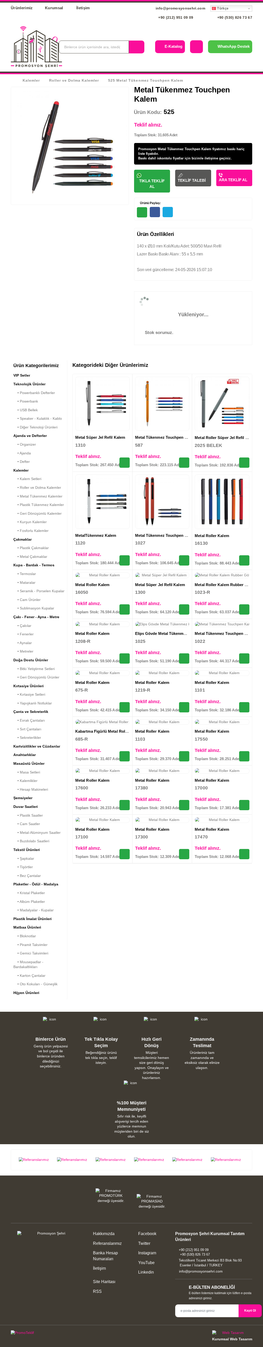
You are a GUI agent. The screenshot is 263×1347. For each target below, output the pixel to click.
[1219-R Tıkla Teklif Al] (184, 707)
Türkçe (222, 8)
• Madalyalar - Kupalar (33, 910)
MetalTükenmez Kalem (95, 535)
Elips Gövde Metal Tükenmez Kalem (167, 633)
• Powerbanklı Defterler (34, 393)
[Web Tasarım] (232, 1333)
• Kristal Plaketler (29, 893)
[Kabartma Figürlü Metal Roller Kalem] (102, 722)
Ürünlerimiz (22, 8)
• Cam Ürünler (27, 600)
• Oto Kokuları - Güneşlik (35, 984)
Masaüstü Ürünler (28, 763)
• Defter (21, 462)
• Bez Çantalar (27, 876)
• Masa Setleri (26, 772)
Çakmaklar (22, 539)
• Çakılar (22, 626)
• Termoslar (24, 574)
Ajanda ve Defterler (30, 436)
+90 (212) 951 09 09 (175, 17)
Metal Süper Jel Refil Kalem (100, 437)
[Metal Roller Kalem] (222, 501)
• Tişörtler (23, 867)
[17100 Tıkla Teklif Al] (124, 854)
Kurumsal (54, 8)
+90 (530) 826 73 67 (234, 17)
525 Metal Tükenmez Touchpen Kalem (145, 80)
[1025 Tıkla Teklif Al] (184, 658)
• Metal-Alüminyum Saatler (37, 832)
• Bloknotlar (24, 936)
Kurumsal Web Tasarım (232, 1339)
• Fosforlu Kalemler (31, 531)
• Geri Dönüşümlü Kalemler (37, 513)
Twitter (143, 1243)
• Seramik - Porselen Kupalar (38, 591)
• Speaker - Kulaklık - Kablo (37, 418)
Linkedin (145, 1272)
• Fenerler (23, 634)
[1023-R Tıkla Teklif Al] (244, 609)
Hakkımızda (104, 1233)
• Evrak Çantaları (29, 720)
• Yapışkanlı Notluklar (32, 703)
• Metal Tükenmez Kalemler (37, 496)
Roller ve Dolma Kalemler (74, 80)
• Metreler (23, 651)
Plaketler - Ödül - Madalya (35, 884)
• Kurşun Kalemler (30, 522)
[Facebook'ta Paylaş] (155, 212)
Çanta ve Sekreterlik (30, 712)
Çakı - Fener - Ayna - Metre (36, 617)
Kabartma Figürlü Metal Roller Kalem (108, 731)
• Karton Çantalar (29, 975)
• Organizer (24, 444)
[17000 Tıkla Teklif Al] (244, 805)
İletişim (83, 8)
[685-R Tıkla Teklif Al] (124, 756)
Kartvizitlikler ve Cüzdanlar (36, 746)
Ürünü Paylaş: (150, 203)
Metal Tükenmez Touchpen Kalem (165, 437)
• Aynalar (22, 643)
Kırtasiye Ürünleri (28, 686)
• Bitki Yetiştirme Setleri (34, 669)
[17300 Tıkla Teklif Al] (184, 854)
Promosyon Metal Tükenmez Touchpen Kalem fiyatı (179, 149)
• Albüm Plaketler (29, 902)
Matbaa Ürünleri (27, 927)
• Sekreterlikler (27, 737)
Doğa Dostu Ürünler (30, 660)
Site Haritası (104, 1281)
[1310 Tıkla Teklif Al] (124, 462)
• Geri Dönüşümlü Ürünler (36, 677)
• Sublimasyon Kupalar (33, 608)
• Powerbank (25, 401)
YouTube (146, 1262)
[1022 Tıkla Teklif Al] (244, 658)
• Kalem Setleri (27, 479)
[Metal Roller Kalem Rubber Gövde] (222, 575)
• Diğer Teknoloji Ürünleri (35, 427)
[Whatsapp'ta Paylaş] (142, 212)
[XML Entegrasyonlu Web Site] (70, 1333)
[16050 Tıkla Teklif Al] (124, 609)
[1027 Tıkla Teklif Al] (184, 560)
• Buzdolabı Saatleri (31, 841)
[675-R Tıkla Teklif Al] (124, 707)
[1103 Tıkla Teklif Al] (184, 756)
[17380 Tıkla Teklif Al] (184, 805)
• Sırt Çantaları (27, 729)
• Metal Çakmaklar (30, 557)
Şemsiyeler (22, 798)
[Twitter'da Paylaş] (168, 212)
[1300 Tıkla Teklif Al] (184, 609)
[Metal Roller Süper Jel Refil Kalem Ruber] (222, 404)
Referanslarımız (107, 1243)
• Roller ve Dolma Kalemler (37, 487)
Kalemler (31, 80)
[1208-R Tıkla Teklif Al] (124, 658)
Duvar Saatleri (25, 807)
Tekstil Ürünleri (26, 850)
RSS (97, 1291)
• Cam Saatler (26, 824)
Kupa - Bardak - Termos (33, 565)
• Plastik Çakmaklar (31, 548)
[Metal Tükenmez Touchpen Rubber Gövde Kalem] (162, 501)
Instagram (146, 1253)
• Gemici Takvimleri (30, 953)
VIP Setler (21, 375)
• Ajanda (22, 453)
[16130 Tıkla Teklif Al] (244, 560)
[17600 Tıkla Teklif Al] (124, 805)
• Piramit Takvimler (30, 945)
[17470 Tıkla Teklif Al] (244, 854)
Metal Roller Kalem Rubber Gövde (225, 584)
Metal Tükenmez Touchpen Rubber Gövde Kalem (179, 535)
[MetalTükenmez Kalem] (102, 501)
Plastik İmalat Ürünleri (32, 919)
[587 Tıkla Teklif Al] (184, 462)
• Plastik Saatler (28, 815)
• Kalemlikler (25, 781)
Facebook (146, 1233)
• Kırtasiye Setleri (29, 694)
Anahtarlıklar (24, 755)
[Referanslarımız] (35, 1159)
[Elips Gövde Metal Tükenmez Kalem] (162, 624)
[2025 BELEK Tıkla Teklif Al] (244, 462)
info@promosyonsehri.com (179, 8)
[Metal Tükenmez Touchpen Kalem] (162, 404)
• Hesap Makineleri (30, 789)
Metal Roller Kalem (212, 535)
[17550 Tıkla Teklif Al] (244, 756)
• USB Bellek (25, 410)
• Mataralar (24, 582)
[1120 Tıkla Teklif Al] (124, 560)
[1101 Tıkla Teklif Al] (244, 707)
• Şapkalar (23, 858)
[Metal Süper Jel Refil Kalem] (102, 404)
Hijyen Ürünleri (26, 993)
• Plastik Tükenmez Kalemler (38, 505)
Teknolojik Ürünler (29, 384)
